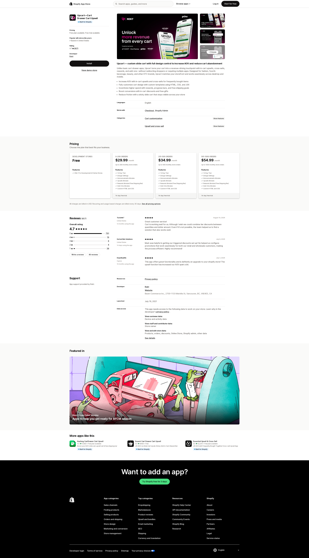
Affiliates (211, 528)
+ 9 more (212, 52)
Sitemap (125, 551)
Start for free (230, 4)
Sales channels (110, 505)
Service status (213, 538)
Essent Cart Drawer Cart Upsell (148, 441)
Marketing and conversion (116, 528)
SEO (140, 528)
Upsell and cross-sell (154, 126)
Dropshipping (144, 505)
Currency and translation (149, 538)
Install (89, 63)
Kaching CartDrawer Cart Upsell (90, 441)
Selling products (111, 514)
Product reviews (145, 514)
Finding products (111, 510)
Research (176, 528)
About (209, 505)
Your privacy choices (141, 551)
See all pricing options (151, 204)
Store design (110, 524)
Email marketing (145, 524)
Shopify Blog (178, 524)
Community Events (181, 519)
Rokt (71, 56)
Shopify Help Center (181, 505)
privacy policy (162, 312)
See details (150, 338)
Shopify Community (181, 514)
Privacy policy (151, 279)
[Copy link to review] (126, 218)
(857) (76, 48)
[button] (97, 446)
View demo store (89, 70)
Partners (210, 524)
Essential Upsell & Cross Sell (205, 441)
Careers (210, 510)
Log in (215, 4)
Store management (112, 533)
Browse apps (182, 4)
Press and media (214, 519)
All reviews (93, 255)
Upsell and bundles (146, 519)
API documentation (181, 510)
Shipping (142, 533)
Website (148, 290)
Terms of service (94, 551)
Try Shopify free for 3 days (154, 481)
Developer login (77, 551)
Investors (211, 514)
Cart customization (153, 118)
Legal (209, 533)
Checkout (149, 110)
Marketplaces (144, 510)
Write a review (78, 255)
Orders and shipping (113, 519)
